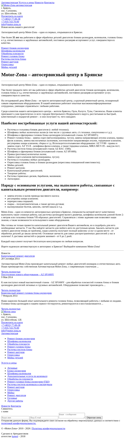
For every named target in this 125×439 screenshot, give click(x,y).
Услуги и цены (26, 2)
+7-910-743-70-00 (10, 21)
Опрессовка (13, 355)
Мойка (10, 392)
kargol (15, 436)
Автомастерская (9, 2)
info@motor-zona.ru (11, 24)
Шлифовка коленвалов (19, 341)
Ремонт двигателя (16, 395)
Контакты (49, 2)
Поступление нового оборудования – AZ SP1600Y (27, 274)
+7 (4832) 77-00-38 (10, 19)
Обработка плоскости (18, 344)
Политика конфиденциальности (48, 428)
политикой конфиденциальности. (18, 423)
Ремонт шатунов (16, 352)
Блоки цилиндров (16, 370)
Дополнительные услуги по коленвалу (27, 376)
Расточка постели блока (19, 349)
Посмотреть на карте (12, 16)
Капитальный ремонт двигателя (18, 256)
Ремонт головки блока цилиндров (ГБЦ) (28, 381)
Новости (39, 2)
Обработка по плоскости (20, 379)
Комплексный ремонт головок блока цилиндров (26, 293)
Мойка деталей (15, 357)
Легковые (12, 368)
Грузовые (12, 398)
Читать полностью (10, 271)
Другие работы (15, 401)
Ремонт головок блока (18, 346)
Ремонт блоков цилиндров (21, 338)
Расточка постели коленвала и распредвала (29, 384)
